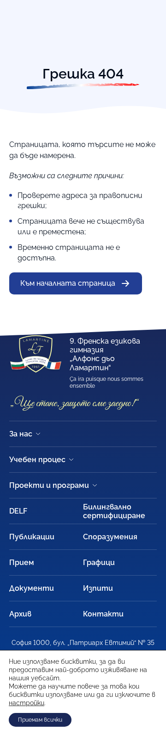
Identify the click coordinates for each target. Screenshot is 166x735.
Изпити (98, 588)
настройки (26, 703)
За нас (20, 434)
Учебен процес (37, 459)
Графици (99, 562)
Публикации (31, 536)
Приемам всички (40, 720)
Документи (31, 588)
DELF (18, 511)
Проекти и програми (49, 485)
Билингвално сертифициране (114, 511)
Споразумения (110, 536)
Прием (21, 562)
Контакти (103, 614)
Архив (20, 614)
